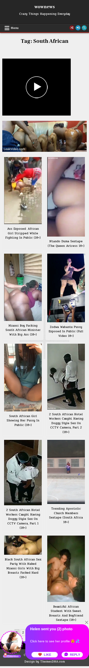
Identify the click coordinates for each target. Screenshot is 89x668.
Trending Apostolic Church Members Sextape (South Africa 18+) (66, 515)
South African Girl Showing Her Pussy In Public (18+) (23, 420)
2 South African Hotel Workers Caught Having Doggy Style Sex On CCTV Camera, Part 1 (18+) (23, 519)
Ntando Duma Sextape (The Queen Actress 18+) (66, 243)
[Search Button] (84, 27)
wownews (44, 7)
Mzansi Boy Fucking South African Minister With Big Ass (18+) (23, 330)
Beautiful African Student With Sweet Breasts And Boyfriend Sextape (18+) (66, 613)
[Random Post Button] (71, 27)
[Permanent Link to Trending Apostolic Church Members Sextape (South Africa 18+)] (66, 472)
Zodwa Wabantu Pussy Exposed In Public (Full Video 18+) (66, 331)
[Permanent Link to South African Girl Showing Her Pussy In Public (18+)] (23, 377)
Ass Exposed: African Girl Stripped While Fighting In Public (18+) (23, 233)
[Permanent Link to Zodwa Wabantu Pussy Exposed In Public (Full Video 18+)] (66, 288)
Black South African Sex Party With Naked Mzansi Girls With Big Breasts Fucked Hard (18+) (23, 568)
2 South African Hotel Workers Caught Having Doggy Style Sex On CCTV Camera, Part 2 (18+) (66, 423)
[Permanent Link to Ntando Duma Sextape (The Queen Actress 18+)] (66, 197)
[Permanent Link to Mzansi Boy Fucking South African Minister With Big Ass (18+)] (23, 287)
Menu (14, 28)
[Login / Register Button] (78, 27)
